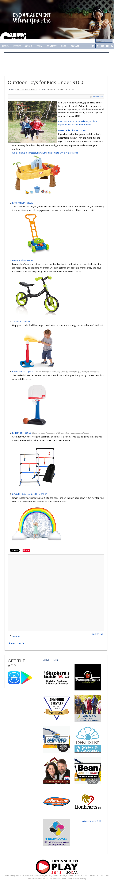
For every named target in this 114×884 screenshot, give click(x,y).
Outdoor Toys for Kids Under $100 (45, 82)
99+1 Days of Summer (26, 89)
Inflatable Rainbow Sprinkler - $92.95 (29, 494)
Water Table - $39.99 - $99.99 (72, 130)
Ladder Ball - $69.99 (50, 432)
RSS (111, 46)
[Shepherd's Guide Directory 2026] (56, 689)
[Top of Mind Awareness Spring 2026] (56, 845)
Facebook (98, 46)
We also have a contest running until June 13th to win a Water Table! (45, 152)
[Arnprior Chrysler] (56, 720)
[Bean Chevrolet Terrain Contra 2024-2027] (88, 783)
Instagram (102, 46)
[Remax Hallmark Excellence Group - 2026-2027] (56, 783)
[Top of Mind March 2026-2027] (56, 814)
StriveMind (69, 878)
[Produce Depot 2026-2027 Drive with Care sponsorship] (88, 689)
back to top (97, 634)
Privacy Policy (80, 878)
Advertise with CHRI (91, 821)
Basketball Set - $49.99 (23, 371)
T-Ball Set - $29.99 (21, 321)
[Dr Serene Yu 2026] (88, 751)
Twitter (93, 46)
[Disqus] (56, 593)
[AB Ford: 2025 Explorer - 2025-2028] (56, 751)
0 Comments (98, 97)
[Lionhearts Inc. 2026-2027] (88, 814)
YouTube (107, 46)
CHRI (43, 878)
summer (16, 636)
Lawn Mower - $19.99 (22, 202)
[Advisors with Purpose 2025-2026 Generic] (88, 720)
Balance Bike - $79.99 (22, 260)
